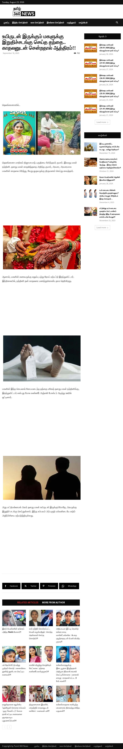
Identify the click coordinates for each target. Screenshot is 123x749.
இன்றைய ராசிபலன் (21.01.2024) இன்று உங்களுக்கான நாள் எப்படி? (109, 109)
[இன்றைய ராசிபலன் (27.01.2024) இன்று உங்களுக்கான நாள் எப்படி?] (90, 63)
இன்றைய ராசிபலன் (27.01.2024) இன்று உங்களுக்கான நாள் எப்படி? (109, 63)
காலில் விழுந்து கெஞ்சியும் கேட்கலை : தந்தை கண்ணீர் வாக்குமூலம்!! (40, 668)
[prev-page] (4, 727)
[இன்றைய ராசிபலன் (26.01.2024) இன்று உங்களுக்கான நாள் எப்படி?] (90, 78)
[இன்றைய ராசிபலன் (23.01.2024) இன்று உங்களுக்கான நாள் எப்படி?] (90, 93)
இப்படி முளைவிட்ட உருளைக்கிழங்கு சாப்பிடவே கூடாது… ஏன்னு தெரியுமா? (109, 147)
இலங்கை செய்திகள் (55, 22)
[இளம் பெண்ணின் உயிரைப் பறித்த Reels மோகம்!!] (14, 618)
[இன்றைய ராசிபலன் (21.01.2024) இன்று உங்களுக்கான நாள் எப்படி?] (90, 109)
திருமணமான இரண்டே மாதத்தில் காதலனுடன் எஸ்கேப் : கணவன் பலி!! (39, 707)
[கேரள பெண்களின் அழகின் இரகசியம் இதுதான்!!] (90, 180)
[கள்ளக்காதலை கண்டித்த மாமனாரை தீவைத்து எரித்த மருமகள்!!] (68, 694)
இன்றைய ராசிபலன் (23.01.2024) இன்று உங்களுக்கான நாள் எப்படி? (109, 93)
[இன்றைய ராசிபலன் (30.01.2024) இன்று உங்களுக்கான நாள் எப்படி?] (90, 48)
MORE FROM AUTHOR (53, 602)
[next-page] (9, 727)
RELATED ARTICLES (27, 602)
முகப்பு (6, 22)
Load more (101, 122)
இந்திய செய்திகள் (20, 22)
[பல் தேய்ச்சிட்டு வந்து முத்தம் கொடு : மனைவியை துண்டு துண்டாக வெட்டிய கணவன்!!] (14, 654)
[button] (117, 22)
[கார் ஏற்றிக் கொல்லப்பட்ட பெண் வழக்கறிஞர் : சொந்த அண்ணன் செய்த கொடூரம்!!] (41, 618)
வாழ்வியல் (83, 22)
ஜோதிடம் (103, 36)
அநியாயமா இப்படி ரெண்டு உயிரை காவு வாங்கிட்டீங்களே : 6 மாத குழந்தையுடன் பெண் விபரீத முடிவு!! (68, 635)
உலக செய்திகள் (37, 22)
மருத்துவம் (71, 22)
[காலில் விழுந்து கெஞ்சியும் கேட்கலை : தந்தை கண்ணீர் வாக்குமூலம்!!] (41, 654)
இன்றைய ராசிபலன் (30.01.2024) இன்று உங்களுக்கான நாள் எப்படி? (109, 48)
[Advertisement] (83, 11)
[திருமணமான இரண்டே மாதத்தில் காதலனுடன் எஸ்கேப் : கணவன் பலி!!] (41, 694)
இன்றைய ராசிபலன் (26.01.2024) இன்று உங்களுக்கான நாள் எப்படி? (109, 78)
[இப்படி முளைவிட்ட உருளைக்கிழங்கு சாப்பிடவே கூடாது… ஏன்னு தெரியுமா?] (90, 146)
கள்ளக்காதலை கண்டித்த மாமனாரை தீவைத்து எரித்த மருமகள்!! (68, 707)
